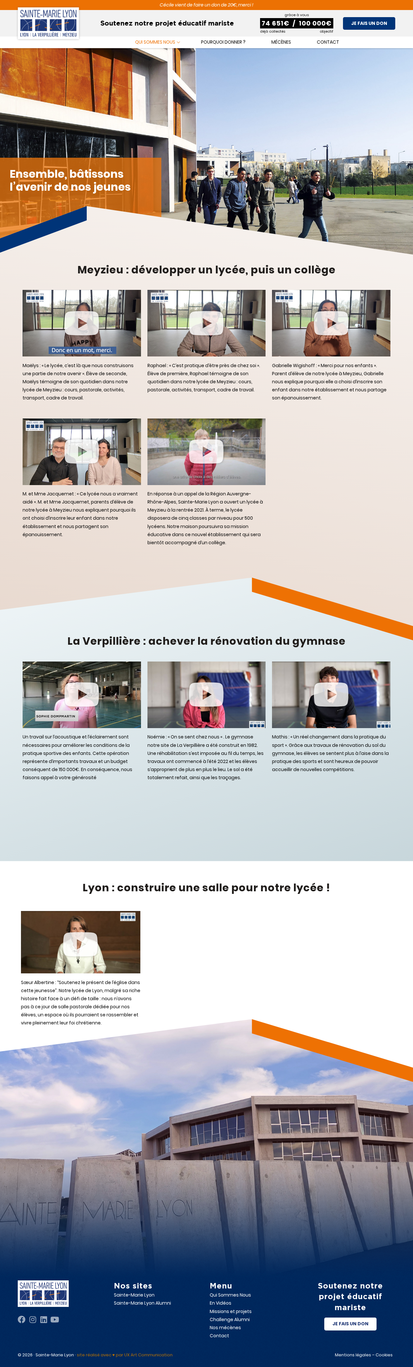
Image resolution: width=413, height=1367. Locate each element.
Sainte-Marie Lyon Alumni (142, 1303)
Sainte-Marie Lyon (134, 1295)
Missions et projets (231, 1311)
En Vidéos (220, 1303)
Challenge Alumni (230, 1319)
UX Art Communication (148, 1355)
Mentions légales (353, 1355)
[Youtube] (54, 1319)
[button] (82, 323)
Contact (219, 1335)
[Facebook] (21, 1319)
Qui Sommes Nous (230, 1295)
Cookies (384, 1355)
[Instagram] (32, 1319)
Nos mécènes (225, 1327)
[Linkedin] (43, 1319)
